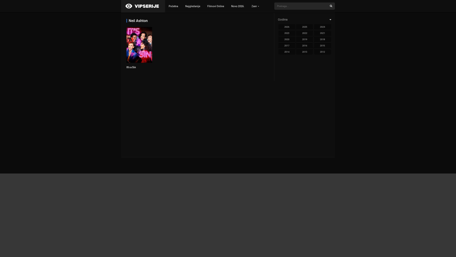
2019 (304, 39)
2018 (322, 39)
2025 (304, 27)
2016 (304, 45)
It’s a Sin (131, 67)
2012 (322, 52)
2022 (304, 33)
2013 (304, 52)
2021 (322, 33)
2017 (286, 45)
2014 (286, 52)
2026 (286, 27)
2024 (322, 27)
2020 (286, 39)
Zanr (254, 6)
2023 (286, 33)
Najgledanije (192, 6)
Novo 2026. (237, 6)
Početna (173, 6)
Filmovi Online (215, 6)
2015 (322, 45)
